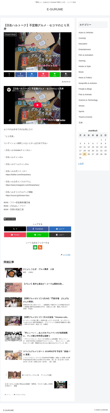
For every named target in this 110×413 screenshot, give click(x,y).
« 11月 (81, 163)
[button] (66, 74)
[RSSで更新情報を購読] (40, 247)
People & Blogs (10, 219)
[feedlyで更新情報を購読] (35, 247)
